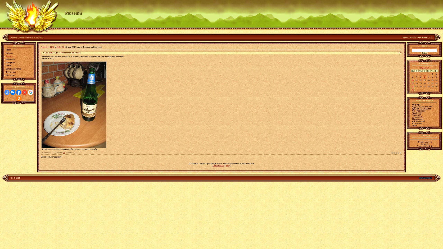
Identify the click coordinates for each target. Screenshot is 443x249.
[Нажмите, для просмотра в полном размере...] (74, 147)
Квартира (416, 105)
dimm (414, 125)
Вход (41, 37)
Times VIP (416, 115)
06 (63, 47)
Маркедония (417, 119)
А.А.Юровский (418, 121)
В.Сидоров (417, 123)
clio (64, 153)
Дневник (22, 37)
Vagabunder (417, 113)
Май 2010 (424, 68)
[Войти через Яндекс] (24, 92)
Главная (14, 37)
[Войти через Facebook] (18, 92)
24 (413, 86)
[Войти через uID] (7, 92)
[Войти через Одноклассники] (18, 98)
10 (413, 80)
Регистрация (32, 37)
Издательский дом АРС (422, 107)
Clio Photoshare (419, 111)
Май (58, 47)
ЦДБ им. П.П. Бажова (421, 109)
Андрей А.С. (417, 117)
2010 (52, 47)
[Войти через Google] (30, 92)
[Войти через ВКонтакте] (12, 92)
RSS (430, 37)
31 (413, 90)
